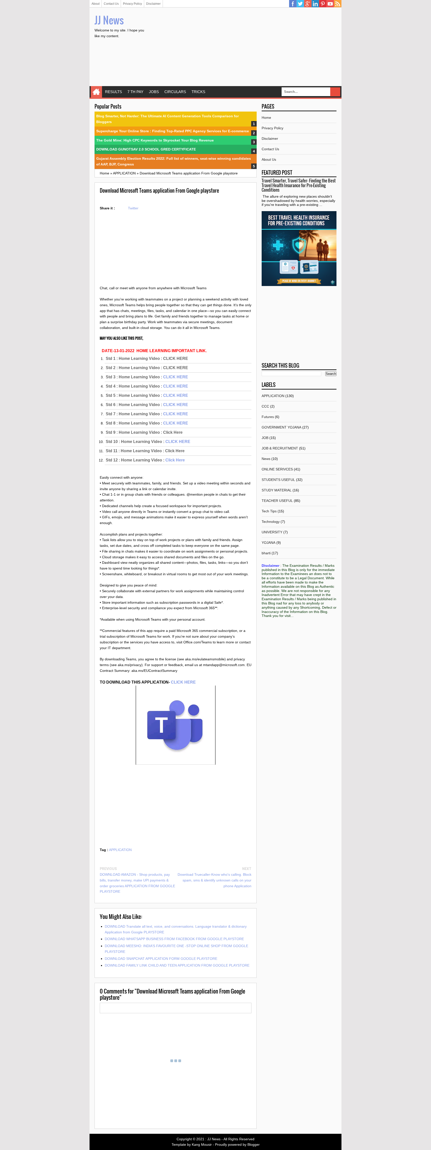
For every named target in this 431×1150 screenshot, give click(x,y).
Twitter (300, 3)
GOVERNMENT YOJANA (281, 427)
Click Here (175, 460)
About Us (269, 159)
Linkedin (315, 3)
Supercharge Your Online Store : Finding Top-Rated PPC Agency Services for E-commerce (172, 131)
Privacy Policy (132, 3)
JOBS (154, 92)
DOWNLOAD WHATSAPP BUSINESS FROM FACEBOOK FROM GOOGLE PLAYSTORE (174, 939)
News (266, 459)
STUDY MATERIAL (277, 490)
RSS (337, 3)
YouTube (330, 3)
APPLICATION (120, 850)
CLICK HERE (175, 377)
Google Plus (308, 3)
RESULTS (113, 92)
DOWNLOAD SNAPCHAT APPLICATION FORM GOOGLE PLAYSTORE (161, 959)
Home (96, 92)
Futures (268, 417)
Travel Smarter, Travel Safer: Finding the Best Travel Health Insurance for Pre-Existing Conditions (299, 185)
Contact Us (111, 3)
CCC (265, 406)
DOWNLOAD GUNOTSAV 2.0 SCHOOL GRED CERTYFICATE (146, 149)
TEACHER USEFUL (277, 501)
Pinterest (322, 3)
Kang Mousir (202, 1145)
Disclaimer (153, 3)
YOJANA (268, 543)
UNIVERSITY (272, 532)
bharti (266, 553)
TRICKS (198, 92)
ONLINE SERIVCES (277, 469)
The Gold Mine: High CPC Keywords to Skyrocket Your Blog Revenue (155, 140)
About (96, 3)
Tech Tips (269, 511)
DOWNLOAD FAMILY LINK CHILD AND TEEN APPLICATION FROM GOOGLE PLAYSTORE (177, 965)
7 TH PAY (135, 92)
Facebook (293, 3)
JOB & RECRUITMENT (280, 448)
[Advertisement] (245, 47)
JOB (265, 438)
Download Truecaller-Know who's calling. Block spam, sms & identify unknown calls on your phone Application (214, 880)
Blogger (253, 1145)
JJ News (109, 19)
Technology (271, 522)
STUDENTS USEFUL (278, 480)
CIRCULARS (175, 92)
